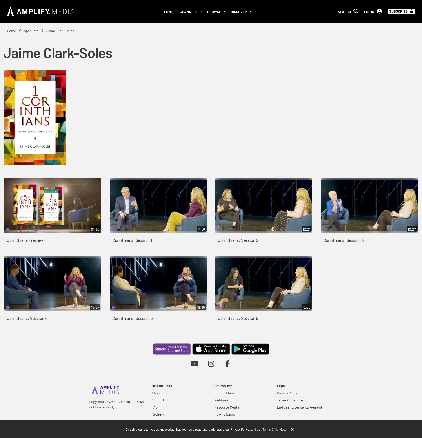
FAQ (155, 407)
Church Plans (224, 393)
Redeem (158, 414)
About (156, 393)
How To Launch (226, 414)
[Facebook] (227, 363)
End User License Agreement (299, 407)
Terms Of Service (290, 400)
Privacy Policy (287, 393)
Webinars (221, 400)
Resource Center (227, 407)
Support (158, 400)
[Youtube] (194, 363)
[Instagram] (211, 363)
